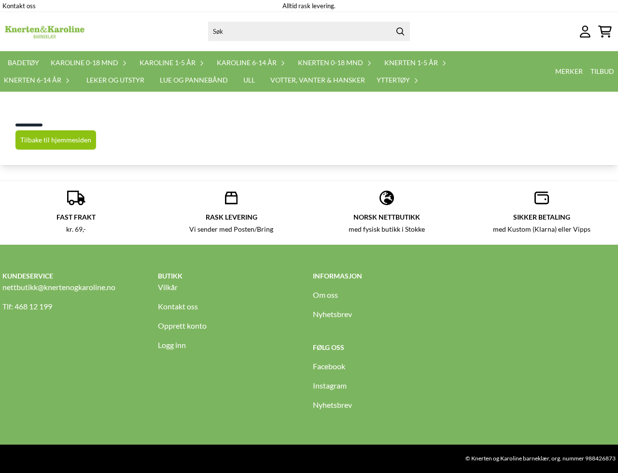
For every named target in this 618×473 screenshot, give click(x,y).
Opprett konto (182, 325)
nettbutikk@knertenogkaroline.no (58, 287)
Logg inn (172, 344)
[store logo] (44, 31)
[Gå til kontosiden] (585, 32)
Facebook (329, 366)
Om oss (325, 294)
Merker (569, 71)
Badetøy (23, 62)
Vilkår (168, 287)
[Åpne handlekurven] (605, 32)
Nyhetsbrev (332, 314)
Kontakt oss (19, 6)
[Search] (400, 31)
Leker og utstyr (115, 80)
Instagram (330, 385)
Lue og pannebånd (194, 80)
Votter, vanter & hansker (317, 80)
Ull (249, 80)
